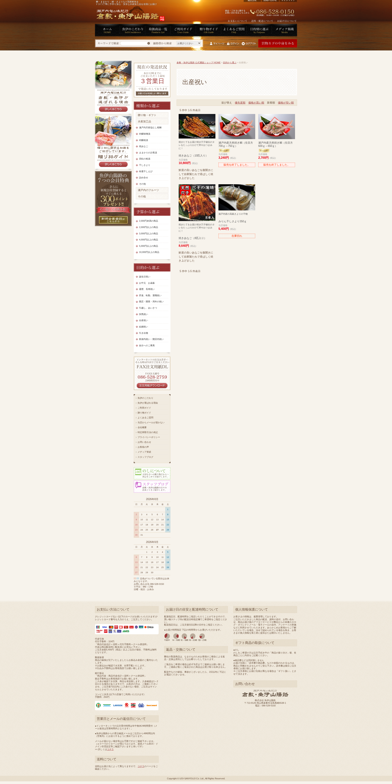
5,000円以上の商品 (148, 246)
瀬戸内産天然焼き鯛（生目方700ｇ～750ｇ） (235, 144)
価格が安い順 (286, 102)
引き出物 (143, 333)
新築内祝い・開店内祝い (151, 339)
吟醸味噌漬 (144, 134)
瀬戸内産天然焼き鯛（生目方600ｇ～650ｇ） (275, 144)
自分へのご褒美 (147, 345)
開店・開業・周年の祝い (151, 301)
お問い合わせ (144, 442)
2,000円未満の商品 (148, 221)
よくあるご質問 (145, 417)
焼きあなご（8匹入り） (197, 231)
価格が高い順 (256, 102)
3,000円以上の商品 (148, 233)
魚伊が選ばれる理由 (148, 403)
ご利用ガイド (144, 408)
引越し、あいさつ (148, 308)
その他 (142, 184)
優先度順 (240, 102)
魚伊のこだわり (145, 398)
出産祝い (143, 320)
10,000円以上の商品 (149, 252)
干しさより (144, 165)
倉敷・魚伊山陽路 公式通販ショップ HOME (198, 62)
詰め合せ (143, 177)
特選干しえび (146, 171)
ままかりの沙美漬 (148, 152)
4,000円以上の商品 (148, 239)
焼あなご (143, 146)
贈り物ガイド (144, 412)
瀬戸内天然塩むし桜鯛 (150, 127)
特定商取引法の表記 (148, 432)
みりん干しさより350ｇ (233, 218)
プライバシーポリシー (149, 437)
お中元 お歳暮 (147, 283)
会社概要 (142, 427)
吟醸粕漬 (143, 140)
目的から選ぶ (229, 62)
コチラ (110, 749)
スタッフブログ (145, 457)
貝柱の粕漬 (144, 158)
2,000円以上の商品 (148, 227)
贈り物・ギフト (147, 115)
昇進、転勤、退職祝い (150, 295)
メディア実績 (144, 452)
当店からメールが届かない (151, 422)
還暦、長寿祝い (147, 289)
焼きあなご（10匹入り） (197, 149)
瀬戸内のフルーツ (148, 190)
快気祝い (143, 314)
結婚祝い (143, 326)
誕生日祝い (144, 276)
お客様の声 (143, 447)
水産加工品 (144, 121)
